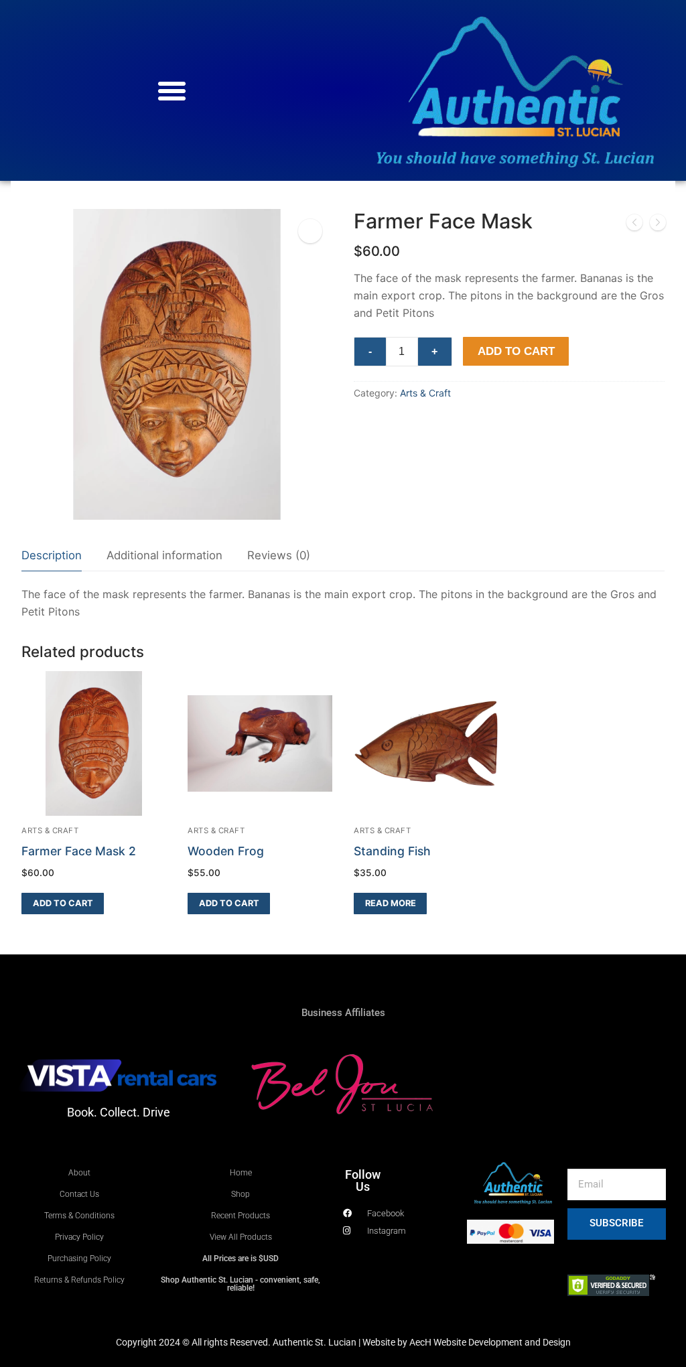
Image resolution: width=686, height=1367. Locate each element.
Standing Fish (392, 851)
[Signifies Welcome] (658, 225)
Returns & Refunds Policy (79, 1280)
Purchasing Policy (79, 1258)
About (79, 1172)
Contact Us (79, 1194)
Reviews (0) (278, 555)
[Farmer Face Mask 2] (634, 225)
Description (51, 555)
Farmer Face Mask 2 (78, 851)
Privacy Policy (79, 1237)
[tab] (51, 556)
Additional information (164, 555)
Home (241, 1172)
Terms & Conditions (79, 1215)
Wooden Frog (226, 851)
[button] (171, 90)
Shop (240, 1194)
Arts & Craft (425, 393)
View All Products (241, 1237)
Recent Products (240, 1215)
